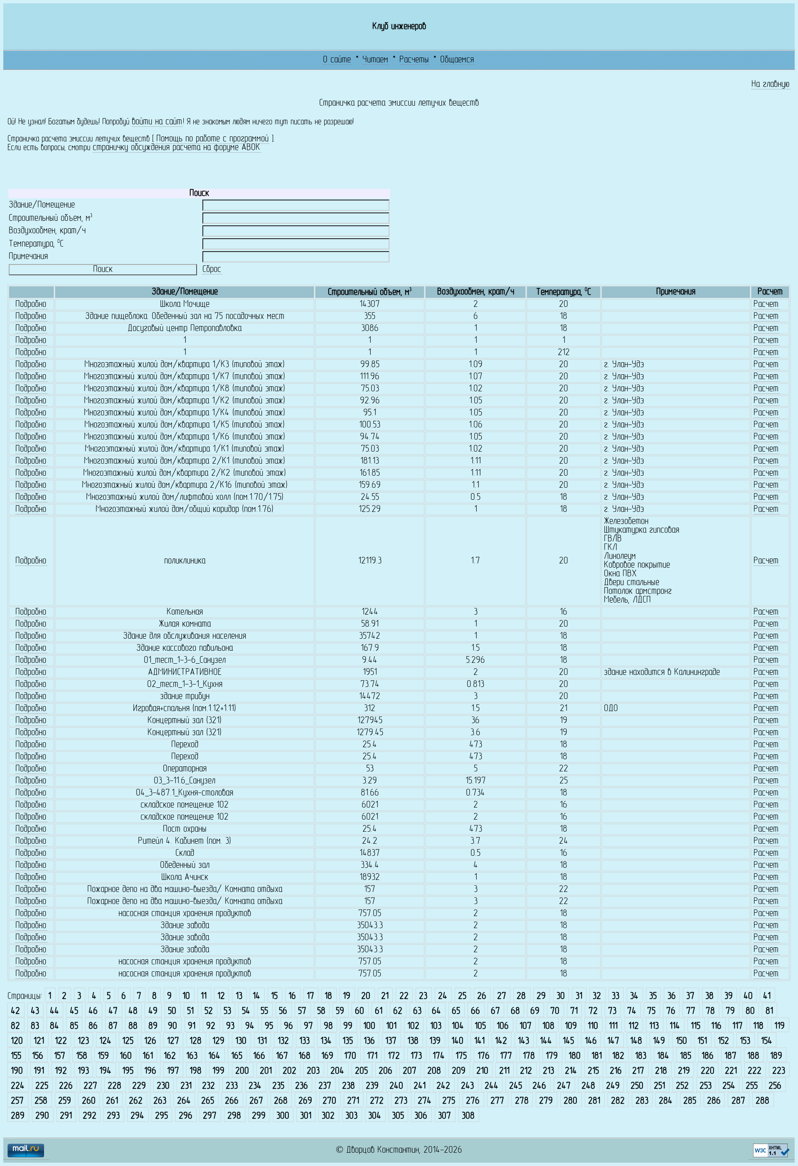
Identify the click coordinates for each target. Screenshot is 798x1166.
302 (328, 1116)
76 (670, 1011)
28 (521, 996)
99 (347, 1026)
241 (420, 1086)
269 (305, 1101)
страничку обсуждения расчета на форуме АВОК (176, 147)
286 (714, 1101)
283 (641, 1101)
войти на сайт (157, 122)
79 (730, 1011)
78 (710, 1011)
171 (372, 1056)
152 (723, 1041)
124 (105, 1041)
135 (347, 1041)
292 (89, 1116)
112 (633, 1026)
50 (172, 1011)
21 (385, 996)
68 (515, 1011)
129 (218, 1041)
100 (369, 1026)
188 (753, 1056)
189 (776, 1056)
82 (15, 1026)
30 (561, 996)
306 (420, 1116)
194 (105, 1071)
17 (310, 996)
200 (242, 1071)
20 (365, 996)
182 (618, 1056)
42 (15, 1011)
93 (230, 1026)
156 (37, 1056)
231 (186, 1086)
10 (186, 996)
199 (218, 1071)
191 (39, 1071)
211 (504, 1071)
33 (615, 996)
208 (434, 1071)
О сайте (337, 60)
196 (150, 1071)
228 (114, 1086)
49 (153, 1011)
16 (292, 996)
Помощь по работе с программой (212, 139)
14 (256, 996)
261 (112, 1101)
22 (404, 996)
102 (413, 1026)
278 (522, 1101)
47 (113, 1011)
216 (616, 1071)
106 (503, 1026)
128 (196, 1041)
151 (702, 1041)
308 (468, 1116)
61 (378, 1011)
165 (236, 1056)
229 (139, 1086)
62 (397, 1011)
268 (281, 1101)
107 (526, 1026)
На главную (770, 84)
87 (113, 1026)
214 (571, 1071)
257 (17, 1101)
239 (372, 1086)
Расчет (766, 304)
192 (61, 1071)
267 (256, 1101)
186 (708, 1056)
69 (534, 1011)
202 (289, 1071)
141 (479, 1041)
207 (409, 1071)
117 (737, 1026)
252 (682, 1086)
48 (133, 1011)
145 (568, 1041)
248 (588, 1086)
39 (728, 996)
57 (302, 1011)
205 (361, 1071)
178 (529, 1056)
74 (631, 1011)
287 (738, 1101)
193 (83, 1071)
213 (548, 1071)
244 (491, 1086)
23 (423, 996)
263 (159, 1101)
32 (597, 996)
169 (327, 1056)
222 (754, 1071)
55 (264, 1011)
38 (709, 996)
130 (240, 1041)
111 (613, 1026)
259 (64, 1101)
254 (728, 1086)
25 (462, 996)
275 (448, 1101)
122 (61, 1041)
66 (475, 1011)
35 (653, 996)
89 (153, 1026)
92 (210, 1026)
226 (66, 1086)
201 (266, 1071)
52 (208, 1011)
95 (269, 1026)
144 (546, 1041)
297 (210, 1116)
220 (707, 1071)
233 (232, 1086)
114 (675, 1026)
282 (618, 1101)
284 (665, 1101)
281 (594, 1101)
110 (593, 1026)
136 (369, 1041)
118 (758, 1026)
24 (442, 996)
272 (377, 1101)
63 (417, 1011)
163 (191, 1056)
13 (239, 996)
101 (391, 1026)
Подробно (30, 304)
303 (351, 1116)
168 (304, 1056)
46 (93, 1011)
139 (435, 1041)
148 (636, 1041)
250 (637, 1086)
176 (484, 1056)
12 (221, 996)
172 (394, 1056)
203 (313, 1071)
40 (748, 996)
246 (539, 1086)
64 (436, 1011)
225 (41, 1086)
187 (730, 1056)
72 (593, 1011)
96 (288, 1026)
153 (745, 1041)
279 (546, 1101)
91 (191, 1026)
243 (467, 1086)
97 (308, 1026)
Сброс (211, 269)
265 (207, 1101)
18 (328, 996)
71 (574, 1011)
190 (17, 1071)
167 (282, 1056)
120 (17, 1041)
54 (246, 1011)
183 (640, 1056)
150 (681, 1041)
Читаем (375, 60)
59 (340, 1011)
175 (461, 1056)
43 (35, 1011)
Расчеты (414, 60)
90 (172, 1026)
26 (481, 996)
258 (40, 1101)
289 (18, 1116)
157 (59, 1056)
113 (654, 1026)
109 (571, 1026)
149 (659, 1041)
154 (766, 1041)
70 (554, 1011)
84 (54, 1026)
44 (54, 1011)
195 (127, 1071)
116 (716, 1026)
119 (779, 1026)
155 (16, 1056)
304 (374, 1116)
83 (35, 1026)
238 (348, 1086)
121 (39, 1041)
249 (613, 1086)
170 (350, 1056)
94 (249, 1026)
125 (127, 1041)
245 (515, 1086)
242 (443, 1086)
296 (185, 1116)
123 (83, 1041)
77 (690, 1011)
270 (329, 1101)
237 (324, 1086)
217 (638, 1071)
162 (170, 1056)
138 (413, 1041)
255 (752, 1086)
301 (305, 1116)
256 (774, 1086)
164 (214, 1056)
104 (458, 1026)
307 (444, 1116)
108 (548, 1026)
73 (612, 1011)
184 (663, 1056)
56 (283, 1011)
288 (762, 1101)
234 (255, 1086)
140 (457, 1041)
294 (137, 1116)
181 (596, 1056)
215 (593, 1071)
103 (435, 1026)
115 (695, 1026)
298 (234, 1116)
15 (274, 996)
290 (42, 1116)
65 (456, 1011)
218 (661, 1071)
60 (359, 1011)
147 (613, 1041)
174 (439, 1056)
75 (651, 1011)
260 (89, 1101)
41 (767, 996)
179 (552, 1056)
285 (689, 1101)
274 (424, 1101)
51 (190, 1011)
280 (570, 1101)
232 (208, 1086)
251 (659, 1086)
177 (506, 1056)
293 (113, 1116)
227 (90, 1086)
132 (283, 1041)
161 (148, 1056)
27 (501, 996)
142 (501, 1041)
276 (473, 1101)
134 (326, 1041)
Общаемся (457, 60)
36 (671, 996)
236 (301, 1086)
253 (705, 1086)
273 (400, 1101)
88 (133, 1026)
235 (278, 1086)
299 (259, 1116)
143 (523, 1041)
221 (731, 1071)
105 (480, 1026)
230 (163, 1086)
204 (337, 1071)
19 (346, 996)
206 (385, 1071)
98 (328, 1026)
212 (526, 1071)
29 (541, 996)
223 (778, 1071)
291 (66, 1116)
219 (684, 1071)
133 (304, 1041)
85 (74, 1026)
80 (750, 1011)
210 (482, 1071)
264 (184, 1101)
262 (136, 1101)
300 (282, 1116)
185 (685, 1056)
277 (497, 1101)
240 (396, 1086)
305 (398, 1116)
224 (18, 1086)
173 (416, 1056)
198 (196, 1071)
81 (769, 1011)
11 (204, 996)
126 (150, 1041)
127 (173, 1041)
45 (74, 1011)
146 (591, 1041)
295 (161, 1116)
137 (391, 1041)
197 (173, 1071)
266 (232, 1101)
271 (353, 1101)
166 (259, 1056)
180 (575, 1056)
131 (262, 1041)
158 (81, 1056)
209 (459, 1071)
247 (564, 1086)
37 (690, 996)
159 (103, 1056)
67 (495, 1011)
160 (126, 1056)
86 (93, 1026)
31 (579, 996)
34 (634, 996)
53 (227, 1011)
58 (321, 1011)
